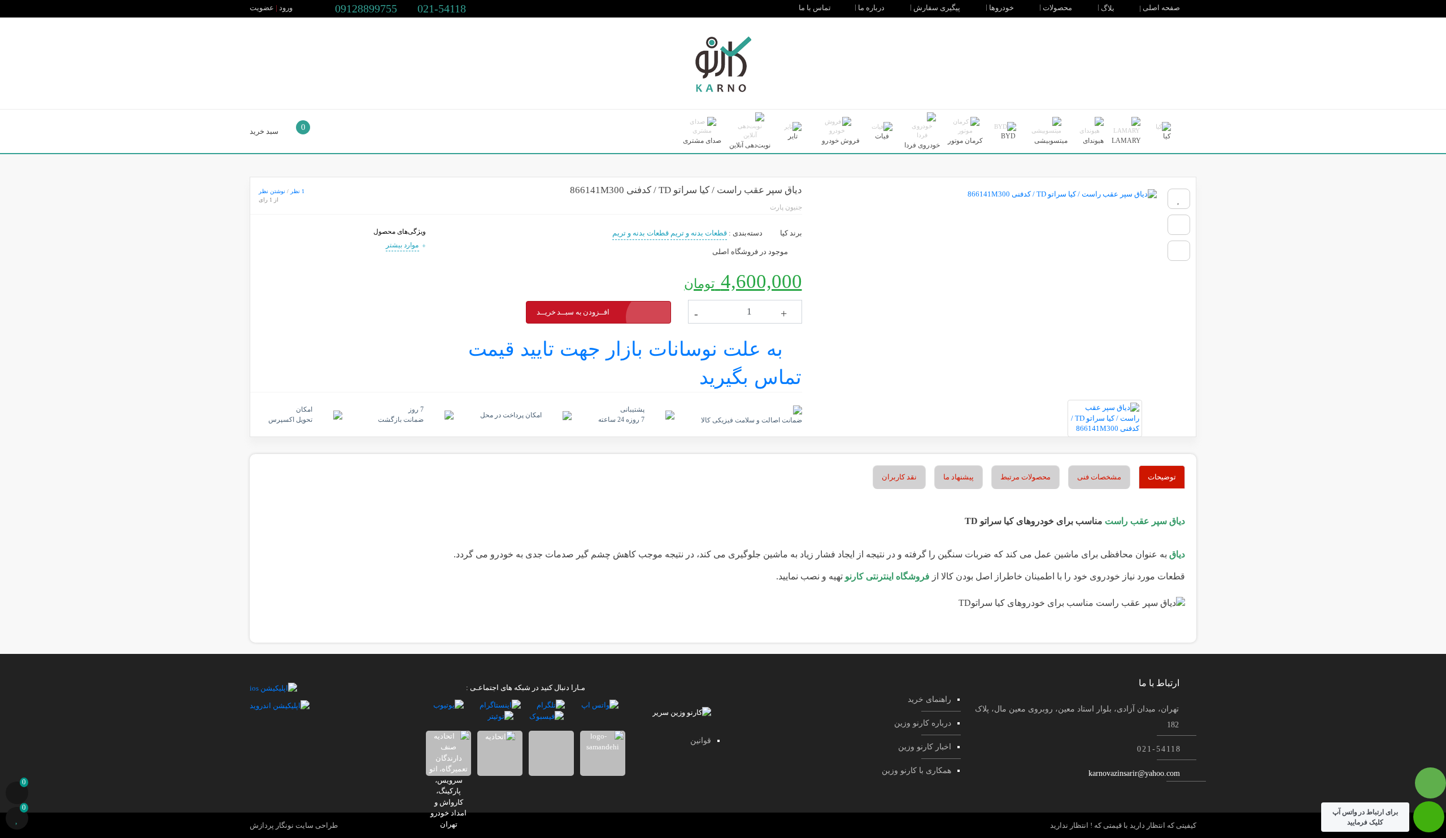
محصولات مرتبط (1025, 477)
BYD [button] (1007, 136)
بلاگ (1108, 8)
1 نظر (297, 191)
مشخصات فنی (1099, 477)
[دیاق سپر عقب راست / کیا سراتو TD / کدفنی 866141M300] (985, 288)
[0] (16, 794)
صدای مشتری (702, 141)
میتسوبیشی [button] (1050, 141)
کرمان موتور (965, 141)
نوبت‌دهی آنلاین (749, 145)
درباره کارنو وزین (922, 723)
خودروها (1002, 7)
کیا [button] (1166, 136)
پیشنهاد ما (958, 477)
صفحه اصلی (1162, 7)
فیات (882, 136)
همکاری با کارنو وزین (916, 770)
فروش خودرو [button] (840, 141)
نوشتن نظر (272, 191)
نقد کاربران (899, 477)
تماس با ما (816, 7)
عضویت (262, 7)
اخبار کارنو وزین (924, 747)
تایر (793, 136)
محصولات (1058, 7)
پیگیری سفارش (937, 7)
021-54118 (440, 8)
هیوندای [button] (1092, 141)
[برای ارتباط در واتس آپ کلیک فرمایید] (1429, 822)
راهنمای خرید (929, 699)
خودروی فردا (922, 145)
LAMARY (1126, 141)
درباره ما (872, 7)
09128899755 (364, 8)
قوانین (700, 740)
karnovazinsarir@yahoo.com (1134, 773)
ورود (286, 7)
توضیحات (1162, 477)
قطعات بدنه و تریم (698, 233)
